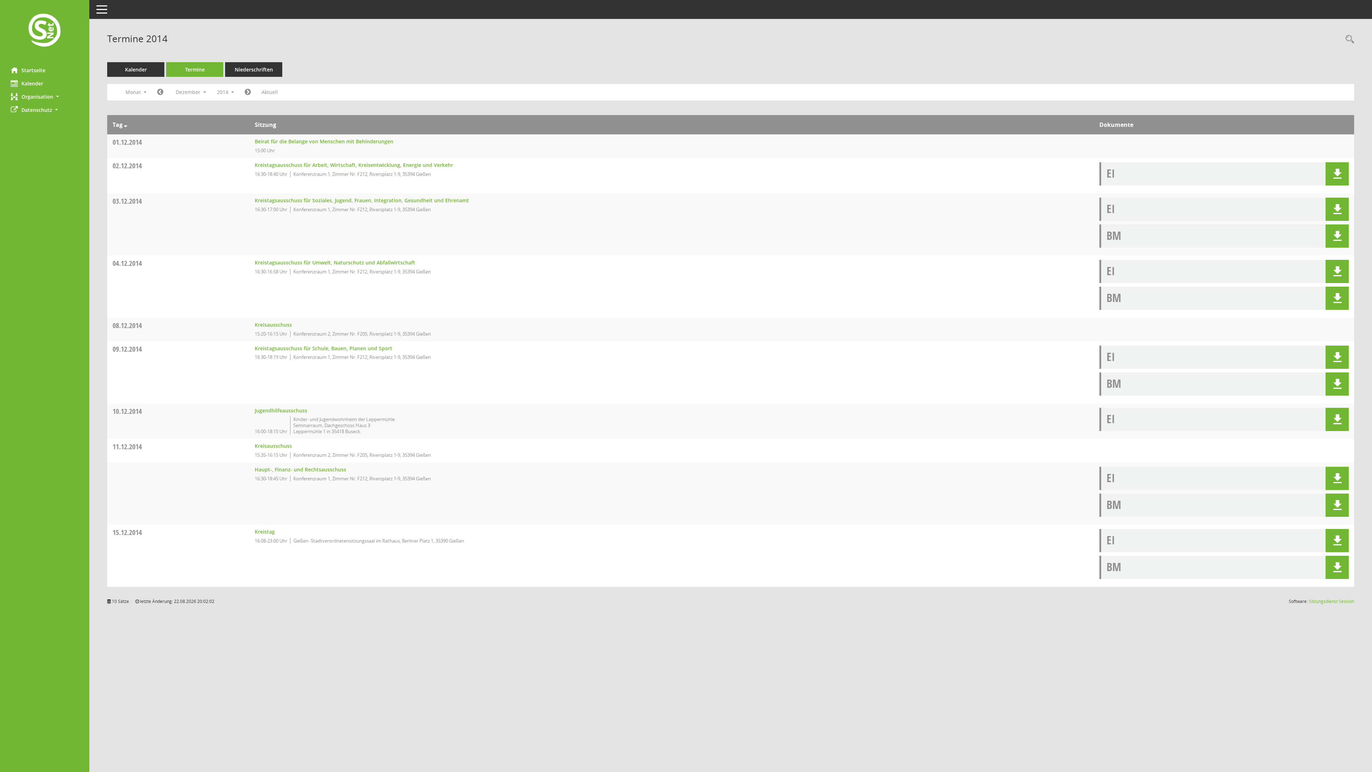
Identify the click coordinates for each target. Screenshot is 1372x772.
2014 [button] (223, 92)
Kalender (32, 83)
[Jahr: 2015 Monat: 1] (247, 92)
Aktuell (270, 92)
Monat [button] (133, 92)
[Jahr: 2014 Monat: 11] (160, 92)
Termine (195, 69)
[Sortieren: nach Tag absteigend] (125, 125)
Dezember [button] (189, 92)
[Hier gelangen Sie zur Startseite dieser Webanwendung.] (44, 31)
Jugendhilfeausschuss (281, 410)
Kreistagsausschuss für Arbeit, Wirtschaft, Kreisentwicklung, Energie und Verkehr (354, 165)
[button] (44, 96)
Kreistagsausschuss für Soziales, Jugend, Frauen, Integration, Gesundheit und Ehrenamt (362, 200)
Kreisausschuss (273, 324)
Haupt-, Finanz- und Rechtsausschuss (300, 469)
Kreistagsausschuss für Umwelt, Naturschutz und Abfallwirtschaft (335, 262)
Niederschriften (254, 69)
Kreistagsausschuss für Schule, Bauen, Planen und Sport (323, 348)
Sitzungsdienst (1331, 601)
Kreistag (265, 531)
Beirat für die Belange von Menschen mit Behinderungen (324, 141)
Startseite (33, 70)
